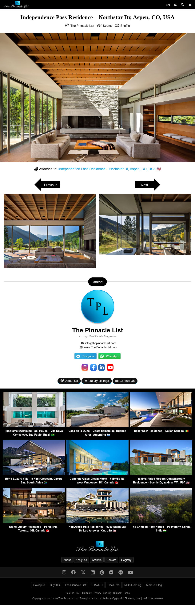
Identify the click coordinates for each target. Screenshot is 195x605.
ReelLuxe (113, 585)
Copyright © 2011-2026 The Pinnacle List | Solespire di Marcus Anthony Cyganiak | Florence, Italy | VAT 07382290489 (97, 598)
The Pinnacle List (82, 25)
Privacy (97, 592)
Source (108, 25)
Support (117, 592)
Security (107, 592)
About (67, 560)
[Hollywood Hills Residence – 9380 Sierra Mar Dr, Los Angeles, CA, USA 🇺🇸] (97, 522)
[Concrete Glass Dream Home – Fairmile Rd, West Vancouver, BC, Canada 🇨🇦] (97, 474)
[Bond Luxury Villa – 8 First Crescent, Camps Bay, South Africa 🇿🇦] (34, 474)
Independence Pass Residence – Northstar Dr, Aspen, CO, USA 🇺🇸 (109, 168)
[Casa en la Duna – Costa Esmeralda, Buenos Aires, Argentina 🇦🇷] (97, 426)
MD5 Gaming (132, 585)
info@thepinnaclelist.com (100, 343)
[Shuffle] (175, 4)
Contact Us (127, 380)
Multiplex (87, 592)
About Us (71, 380)
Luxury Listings (99, 380)
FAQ (78, 592)
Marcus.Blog (154, 585)
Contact (111, 560)
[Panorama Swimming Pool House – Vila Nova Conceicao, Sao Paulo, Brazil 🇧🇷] (34, 426)
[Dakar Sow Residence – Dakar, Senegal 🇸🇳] (161, 426)
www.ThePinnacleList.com (100, 347)
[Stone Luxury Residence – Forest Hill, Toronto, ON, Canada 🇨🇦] (34, 522)
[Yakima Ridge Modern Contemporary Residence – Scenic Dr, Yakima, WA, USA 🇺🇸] (161, 474)
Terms (126, 592)
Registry (126, 560)
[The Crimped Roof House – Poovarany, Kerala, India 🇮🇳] (161, 522)
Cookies (70, 592)
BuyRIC (55, 585)
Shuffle (125, 25)
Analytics (81, 560)
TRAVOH (97, 585)
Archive (96, 560)
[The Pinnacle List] (97, 546)
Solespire (39, 585)
